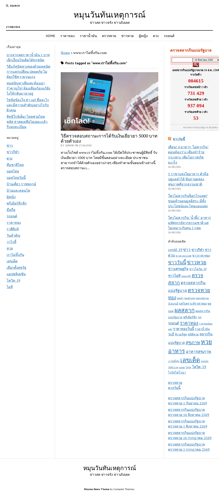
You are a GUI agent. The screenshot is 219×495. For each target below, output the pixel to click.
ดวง (156, 36)
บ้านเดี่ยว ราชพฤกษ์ (21, 184)
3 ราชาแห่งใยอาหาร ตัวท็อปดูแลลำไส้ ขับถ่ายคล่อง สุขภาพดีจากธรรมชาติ (188, 179)
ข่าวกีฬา (13, 152)
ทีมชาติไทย (15, 164)
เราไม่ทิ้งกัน (15, 254)
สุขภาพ (193, 342)
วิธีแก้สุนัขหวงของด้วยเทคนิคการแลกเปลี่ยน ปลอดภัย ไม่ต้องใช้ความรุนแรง (28, 71)
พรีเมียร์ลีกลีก (17, 203)
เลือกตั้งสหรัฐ (16, 267)
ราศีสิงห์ (13, 229)
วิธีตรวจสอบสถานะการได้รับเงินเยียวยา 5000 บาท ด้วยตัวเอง (109, 138)
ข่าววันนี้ (179, 139)
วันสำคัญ (13, 235)
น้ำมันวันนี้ (173, 303)
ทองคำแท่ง (189, 298)
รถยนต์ (169, 36)
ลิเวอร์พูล (181, 334)
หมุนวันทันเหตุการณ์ (109, 14)
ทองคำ (180, 298)
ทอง (172, 297)
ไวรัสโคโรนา (177, 372)
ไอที (10, 286)
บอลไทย (13, 171)
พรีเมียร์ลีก (190, 317)
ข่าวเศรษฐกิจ (178, 268)
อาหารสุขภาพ (198, 351)
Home (65, 52)
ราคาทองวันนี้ (183, 328)
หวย (10, 248)
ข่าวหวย (127, 36)
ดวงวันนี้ (174, 387)
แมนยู (182, 367)
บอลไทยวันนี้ (16, 177)
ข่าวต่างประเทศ (183, 255)
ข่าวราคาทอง (201, 255)
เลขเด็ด (12, 261)
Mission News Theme (96, 489)
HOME (50, 36)
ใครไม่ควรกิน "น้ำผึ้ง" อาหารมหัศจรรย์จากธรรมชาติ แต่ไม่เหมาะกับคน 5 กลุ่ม (189, 222)
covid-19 (175, 249)
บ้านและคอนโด (18, 190)
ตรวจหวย (109, 36)
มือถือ (11, 209)
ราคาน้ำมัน (88, 36)
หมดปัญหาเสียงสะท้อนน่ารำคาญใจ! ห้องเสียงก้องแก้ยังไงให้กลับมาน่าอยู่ (28, 88)
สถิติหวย (193, 334)
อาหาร (176, 351)
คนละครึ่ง (186, 276)
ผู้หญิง (143, 36)
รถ (199, 317)
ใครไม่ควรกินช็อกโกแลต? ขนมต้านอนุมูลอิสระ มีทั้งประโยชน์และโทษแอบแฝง (188, 200)
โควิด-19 (13, 280)
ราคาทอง (67, 36)
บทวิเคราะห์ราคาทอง (193, 303)
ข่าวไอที (174, 275)
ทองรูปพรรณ (202, 298)
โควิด (188, 367)
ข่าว (10, 145)
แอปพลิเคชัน (16, 274)
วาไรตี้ (11, 241)
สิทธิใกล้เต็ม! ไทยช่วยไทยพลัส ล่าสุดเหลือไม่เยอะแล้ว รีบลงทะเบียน (27, 121)
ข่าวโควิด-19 (197, 269)
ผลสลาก (185, 310)
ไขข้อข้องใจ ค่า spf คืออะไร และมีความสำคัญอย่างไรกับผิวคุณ (28, 104)
